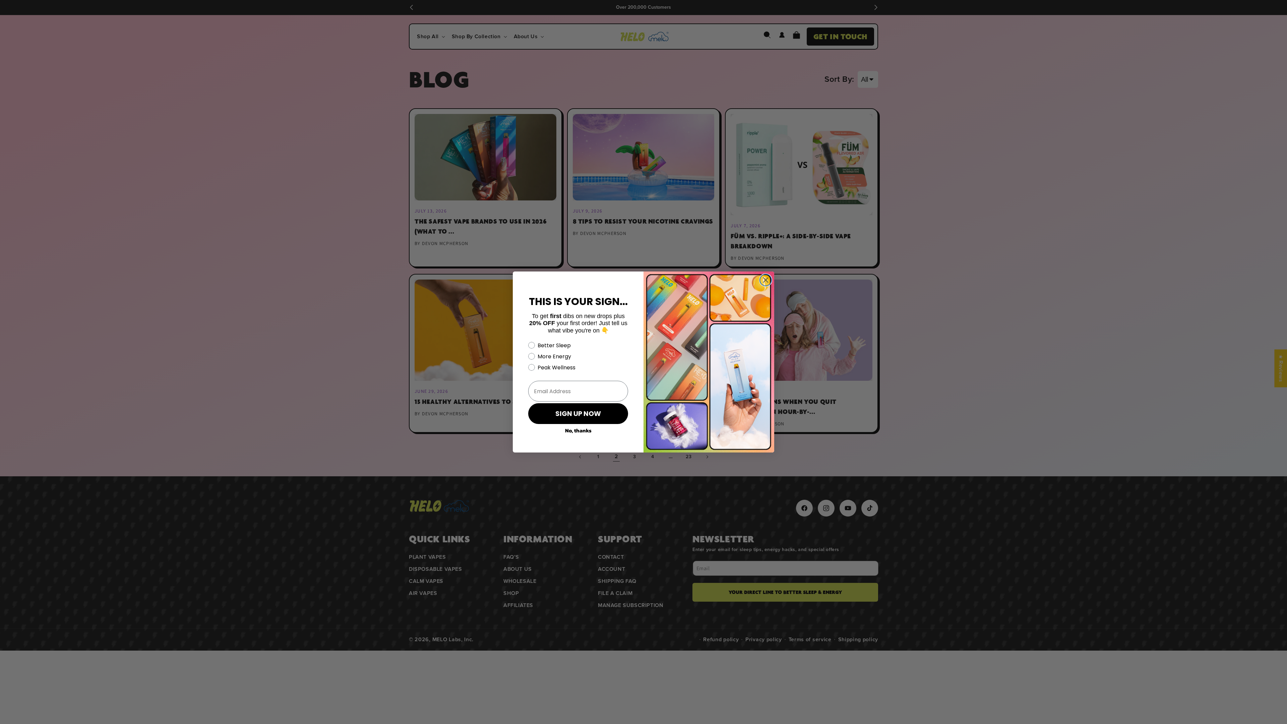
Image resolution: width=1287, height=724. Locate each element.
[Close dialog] (766, 280)
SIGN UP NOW (578, 413)
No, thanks (578, 430)
